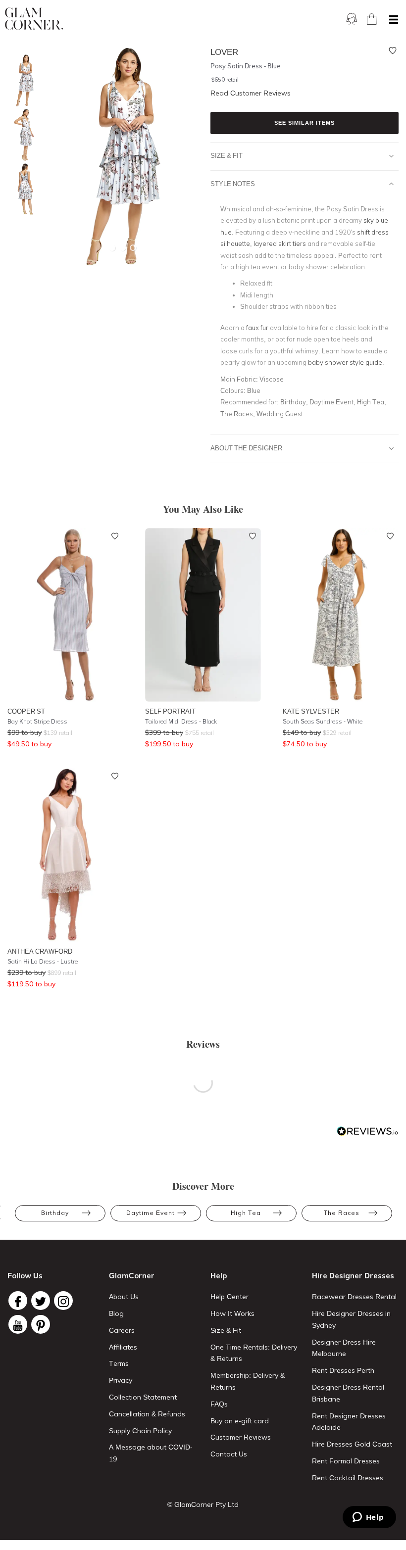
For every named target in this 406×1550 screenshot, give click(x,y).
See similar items (304, 122)
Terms (119, 1363)
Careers (122, 1330)
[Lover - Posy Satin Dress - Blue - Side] (22, 135)
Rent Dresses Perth (343, 1370)
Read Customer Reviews (250, 93)
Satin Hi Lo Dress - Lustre (42, 961)
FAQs (219, 1404)
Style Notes (232, 184)
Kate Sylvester (311, 711)
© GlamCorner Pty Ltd (203, 1504)
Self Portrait (170, 711)
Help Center (229, 1296)
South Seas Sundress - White (322, 721)
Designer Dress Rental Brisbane (348, 1393)
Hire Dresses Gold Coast (352, 1444)
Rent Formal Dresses (346, 1460)
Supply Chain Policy (140, 1430)
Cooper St (26, 711)
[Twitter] (40, 1300)
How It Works (232, 1313)
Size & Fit (226, 155)
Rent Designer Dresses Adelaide (349, 1421)
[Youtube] (17, 1324)
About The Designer (246, 448)
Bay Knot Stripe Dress (37, 721)
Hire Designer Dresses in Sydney (351, 1319)
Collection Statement (143, 1397)
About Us (124, 1296)
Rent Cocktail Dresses (347, 1477)
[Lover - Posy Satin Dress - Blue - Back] (22, 189)
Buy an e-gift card (239, 1420)
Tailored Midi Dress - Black (181, 721)
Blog (116, 1313)
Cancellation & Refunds (147, 1413)
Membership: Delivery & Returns (247, 1381)
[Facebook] (17, 1300)
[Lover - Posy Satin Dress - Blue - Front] (22, 80)
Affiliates (123, 1347)
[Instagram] (63, 1300)
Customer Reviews (240, 1437)
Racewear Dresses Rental (354, 1296)
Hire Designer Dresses (353, 1275)
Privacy (120, 1380)
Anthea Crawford (39, 951)
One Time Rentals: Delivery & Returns (253, 1353)
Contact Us (228, 1454)
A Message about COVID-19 (151, 1453)
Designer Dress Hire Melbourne (344, 1348)
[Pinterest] (40, 1324)
